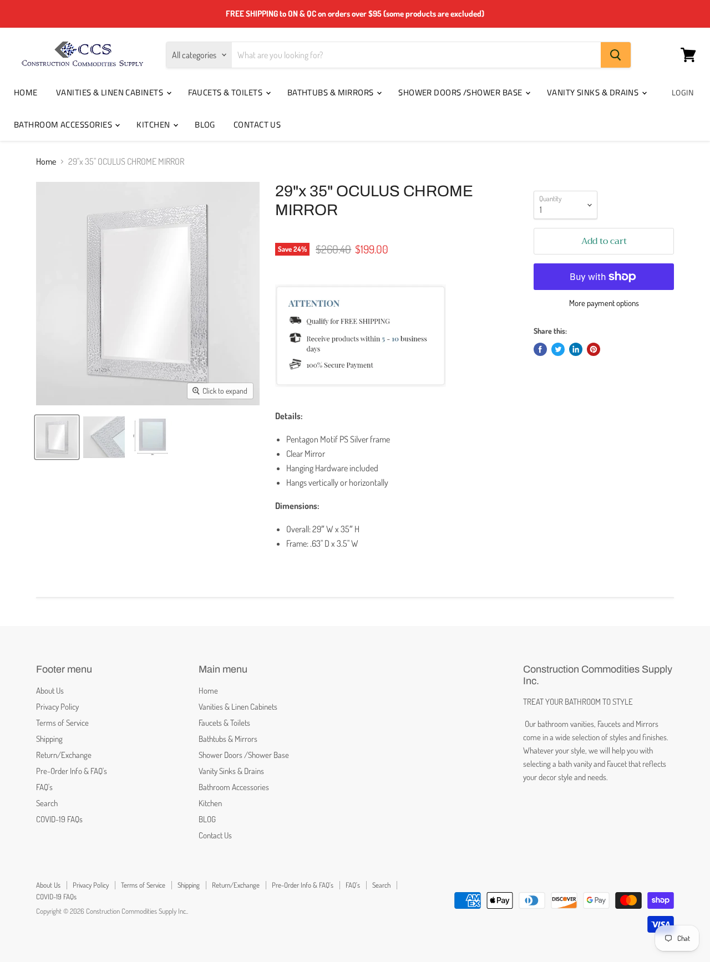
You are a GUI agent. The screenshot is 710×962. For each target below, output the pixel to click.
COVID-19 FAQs (59, 819)
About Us (50, 690)
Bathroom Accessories (64, 124)
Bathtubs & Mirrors (331, 92)
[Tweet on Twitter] (558, 349)
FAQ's (44, 787)
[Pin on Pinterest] (593, 349)
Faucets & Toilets (226, 92)
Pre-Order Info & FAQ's (71, 771)
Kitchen (154, 124)
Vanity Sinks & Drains (594, 92)
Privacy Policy (57, 706)
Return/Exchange (64, 755)
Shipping (49, 739)
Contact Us (257, 124)
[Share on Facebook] (540, 349)
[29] (57, 437)
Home (26, 92)
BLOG (205, 124)
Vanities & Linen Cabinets (110, 92)
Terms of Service (62, 722)
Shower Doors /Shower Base (461, 92)
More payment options (604, 303)
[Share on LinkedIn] (575, 349)
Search (47, 803)
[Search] (616, 55)
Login (682, 92)
